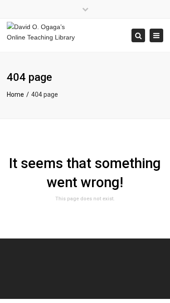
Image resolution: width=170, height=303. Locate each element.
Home (15, 94)
